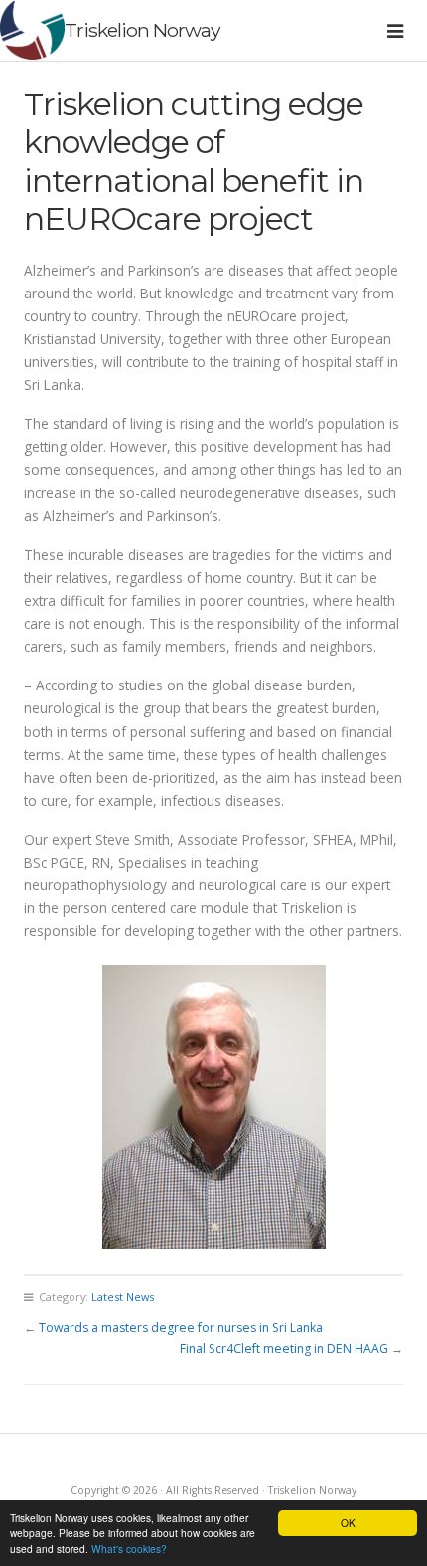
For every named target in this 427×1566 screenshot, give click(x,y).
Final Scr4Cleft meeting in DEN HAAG (284, 1348)
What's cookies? (129, 1548)
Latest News (122, 1296)
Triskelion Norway (142, 30)
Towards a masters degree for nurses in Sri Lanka (181, 1327)
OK (348, 1522)
